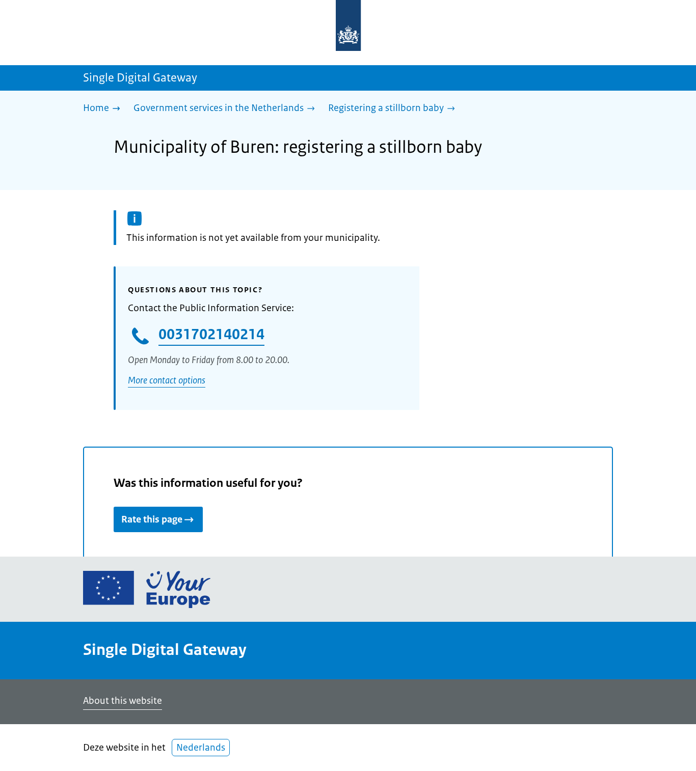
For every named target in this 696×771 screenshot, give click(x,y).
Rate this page (151, 519)
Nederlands (200, 747)
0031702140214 (211, 334)
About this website (122, 701)
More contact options (166, 380)
